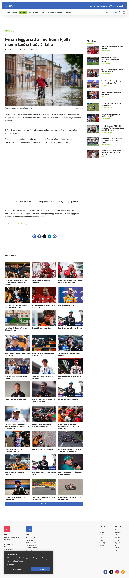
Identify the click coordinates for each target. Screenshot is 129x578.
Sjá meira (44, 504)
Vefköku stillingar (16, 569)
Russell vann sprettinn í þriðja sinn (70, 328)
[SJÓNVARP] (111, 12)
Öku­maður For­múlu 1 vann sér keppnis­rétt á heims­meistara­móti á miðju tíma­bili (17, 426)
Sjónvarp (102, 543)
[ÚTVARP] (115, 12)
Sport (101, 535)
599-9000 (10, 549)
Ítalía (8, 224)
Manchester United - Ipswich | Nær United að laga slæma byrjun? (111, 140)
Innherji (117, 530)
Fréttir (101, 530)
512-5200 (32, 537)
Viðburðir (118, 538)
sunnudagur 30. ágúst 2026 (98, 6)
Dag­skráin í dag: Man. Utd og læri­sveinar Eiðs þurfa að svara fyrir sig (111, 152)
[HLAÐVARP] (107, 12)
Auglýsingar (29, 540)
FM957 (117, 545)
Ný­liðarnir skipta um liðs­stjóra (15, 399)
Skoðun (101, 540)
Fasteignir (118, 532)
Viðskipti (102, 532)
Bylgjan (117, 543)
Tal (116, 550)
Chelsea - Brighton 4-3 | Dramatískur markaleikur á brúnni (110, 60)
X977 (117, 548)
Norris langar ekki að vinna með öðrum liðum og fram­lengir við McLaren (16, 282)
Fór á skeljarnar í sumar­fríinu (68, 399)
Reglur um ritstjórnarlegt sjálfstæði (12, 538)
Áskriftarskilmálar (31, 548)
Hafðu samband (31, 542)
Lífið (100, 538)
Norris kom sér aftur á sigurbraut (43, 449)
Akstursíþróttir (20, 224)
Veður (117, 540)
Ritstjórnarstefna (31, 545)
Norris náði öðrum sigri (66, 305)
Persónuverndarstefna (11, 542)
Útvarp (101, 545)
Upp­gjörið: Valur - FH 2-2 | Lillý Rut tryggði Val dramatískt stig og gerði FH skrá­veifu (112, 128)
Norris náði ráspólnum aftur (41, 328)
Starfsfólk (29, 550)
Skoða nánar (10, 564)
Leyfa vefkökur (40, 569)
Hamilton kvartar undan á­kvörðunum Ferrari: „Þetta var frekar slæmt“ (68, 426)
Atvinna (117, 535)
